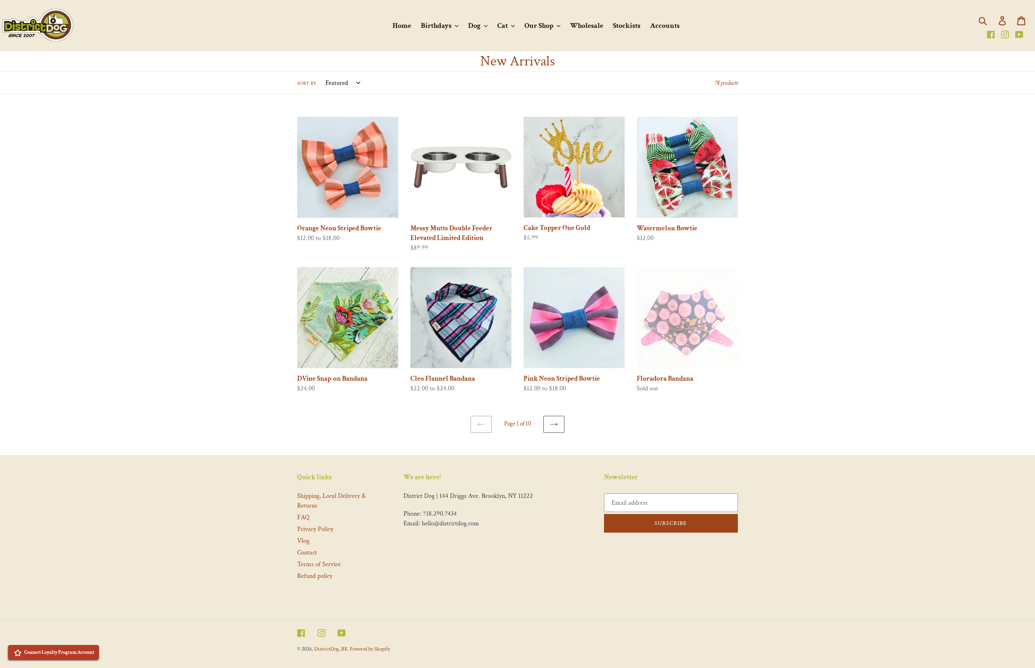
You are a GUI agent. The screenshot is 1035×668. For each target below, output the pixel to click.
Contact (307, 552)
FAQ (303, 517)
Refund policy (314, 576)
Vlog (303, 541)
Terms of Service (319, 564)
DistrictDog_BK (331, 649)
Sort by (307, 83)
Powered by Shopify (370, 649)
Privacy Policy (315, 529)
